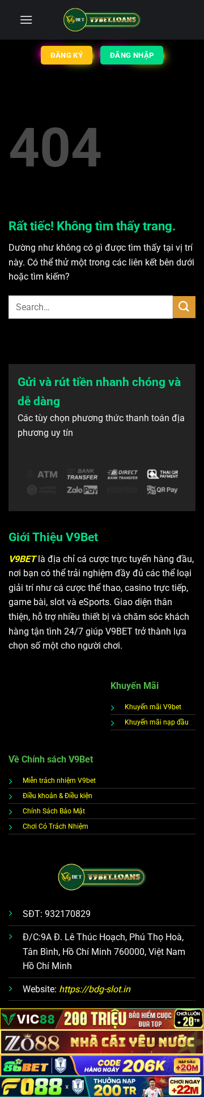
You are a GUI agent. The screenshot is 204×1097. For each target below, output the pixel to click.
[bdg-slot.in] (102, 20)
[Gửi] (184, 307)
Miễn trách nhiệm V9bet (59, 781)
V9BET (23, 559)
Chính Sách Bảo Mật (54, 811)
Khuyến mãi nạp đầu (157, 722)
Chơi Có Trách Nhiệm (55, 826)
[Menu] (26, 19)
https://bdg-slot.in (94, 989)
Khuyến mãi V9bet (153, 707)
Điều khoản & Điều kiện (57, 796)
